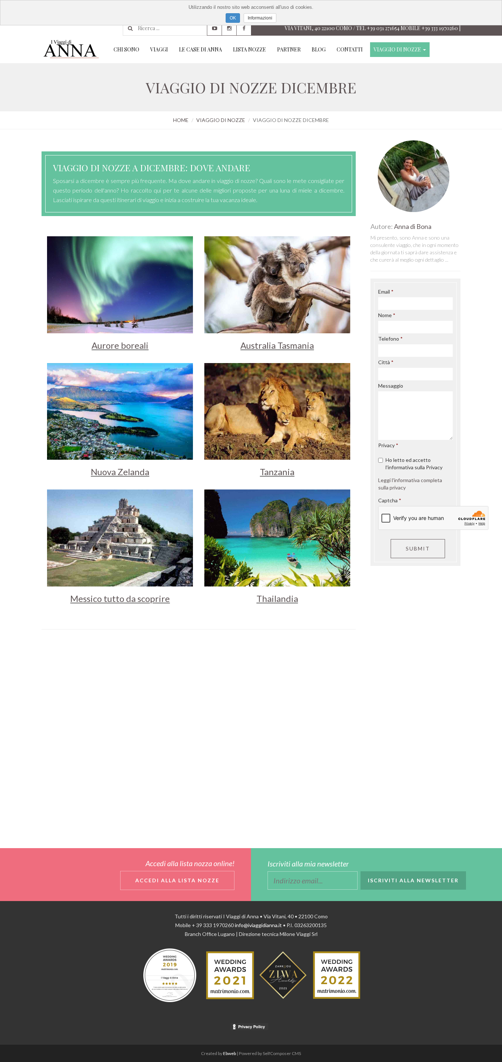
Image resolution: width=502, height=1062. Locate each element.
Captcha (388, 500)
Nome (385, 315)
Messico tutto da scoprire (120, 598)
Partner (289, 49)
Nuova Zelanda (120, 471)
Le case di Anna (200, 49)
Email (384, 291)
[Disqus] (199, 736)
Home (181, 120)
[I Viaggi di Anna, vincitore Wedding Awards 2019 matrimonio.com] (169, 975)
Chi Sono (126, 49)
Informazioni (260, 18)
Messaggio (390, 386)
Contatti (350, 49)
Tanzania (277, 471)
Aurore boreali (120, 345)
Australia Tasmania (277, 345)
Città (384, 362)
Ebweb (229, 1053)
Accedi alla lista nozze (177, 880)
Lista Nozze (249, 49)
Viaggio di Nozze (398, 49)
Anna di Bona (412, 226)
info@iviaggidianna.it (258, 925)
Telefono (388, 339)
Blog (319, 49)
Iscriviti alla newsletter (413, 880)
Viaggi (159, 49)
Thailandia (277, 598)
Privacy (386, 445)
